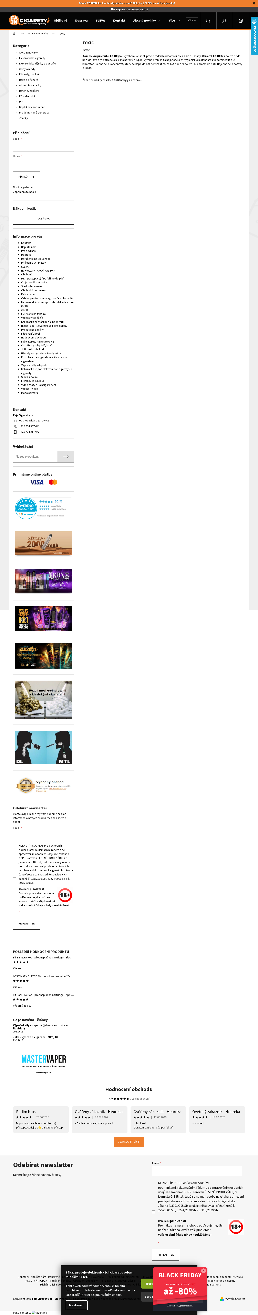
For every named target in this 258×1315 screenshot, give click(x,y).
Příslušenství (27, 96)
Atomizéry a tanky (30, 85)
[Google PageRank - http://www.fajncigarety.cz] (39, 1313)
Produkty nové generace (34, 113)
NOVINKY (238, 1277)
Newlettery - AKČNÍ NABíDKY (38, 271)
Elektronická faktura (33, 314)
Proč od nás (28, 251)
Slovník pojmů (29, 377)
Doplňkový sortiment (32, 107)
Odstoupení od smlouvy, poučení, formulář (47, 298)
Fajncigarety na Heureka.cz (37, 342)
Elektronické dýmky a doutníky (37, 64)
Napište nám (28, 247)
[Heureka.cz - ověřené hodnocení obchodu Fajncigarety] (43, 508)
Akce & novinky (28, 53)
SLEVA (25, 267)
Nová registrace (23, 187)
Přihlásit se (27, 177)
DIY (21, 102)
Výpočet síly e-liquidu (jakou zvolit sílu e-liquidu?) (40, 1027)
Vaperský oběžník (32, 318)
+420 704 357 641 (29, 426)
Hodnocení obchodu (33, 338)
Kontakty (23, 1277)
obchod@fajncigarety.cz (34, 421)
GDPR (24, 310)
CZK (191, 21)
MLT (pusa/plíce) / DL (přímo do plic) (42, 279)
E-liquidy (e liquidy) (32, 381)
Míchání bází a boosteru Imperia (59, 1285)
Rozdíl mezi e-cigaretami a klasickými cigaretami (44, 359)
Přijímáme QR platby (33, 263)
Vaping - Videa (29, 389)
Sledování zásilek (31, 286)
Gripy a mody (27, 69)
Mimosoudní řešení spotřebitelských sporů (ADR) (47, 304)
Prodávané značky (32, 330)
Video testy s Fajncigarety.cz (38, 385)
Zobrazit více (129, 1142)
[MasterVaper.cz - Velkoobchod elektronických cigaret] (43, 1058)
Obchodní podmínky (33, 290)
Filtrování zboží (30, 334)
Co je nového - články (34, 282)
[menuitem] (60, 20)
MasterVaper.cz (43, 1073)
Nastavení (76, 1305)
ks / (44, 219)
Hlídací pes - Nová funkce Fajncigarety (44, 326)
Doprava (26, 255)
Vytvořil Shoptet (235, 1299)
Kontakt (26, 243)
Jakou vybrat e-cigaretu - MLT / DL (35, 1037)
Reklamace (28, 294)
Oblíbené (26, 275)
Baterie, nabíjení (29, 91)
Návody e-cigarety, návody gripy (41, 353)
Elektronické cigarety (32, 58)
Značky (23, 118)
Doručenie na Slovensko (36, 259)
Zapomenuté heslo (24, 192)
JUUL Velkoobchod (32, 349)
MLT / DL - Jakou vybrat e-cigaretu (214, 1281)
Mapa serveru (29, 393)
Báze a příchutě (28, 80)
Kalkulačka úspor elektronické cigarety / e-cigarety (47, 371)
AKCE (29, 1281)
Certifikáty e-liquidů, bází (36, 346)
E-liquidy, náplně (29, 74)
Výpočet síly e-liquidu (34, 365)
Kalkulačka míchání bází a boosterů (42, 322)
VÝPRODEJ (40, 1281)
